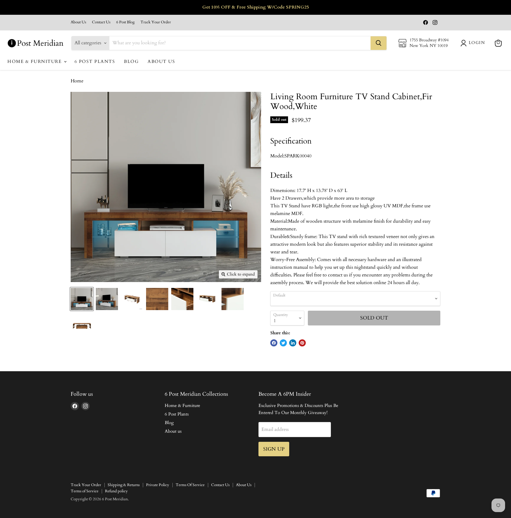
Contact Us (101, 22)
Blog (131, 61)
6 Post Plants (95, 61)
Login (477, 42)
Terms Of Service (190, 485)
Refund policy (116, 491)
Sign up (273, 449)
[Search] (379, 43)
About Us (78, 22)
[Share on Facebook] (273, 342)
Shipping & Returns (124, 485)
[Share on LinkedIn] (292, 342)
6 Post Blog (125, 22)
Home (77, 81)
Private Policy (157, 485)
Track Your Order (155, 22)
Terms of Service (84, 491)
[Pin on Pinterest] (302, 342)
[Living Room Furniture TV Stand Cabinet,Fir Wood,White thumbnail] (81, 299)
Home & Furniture (35, 61)
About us (161, 61)
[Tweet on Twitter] (283, 342)
